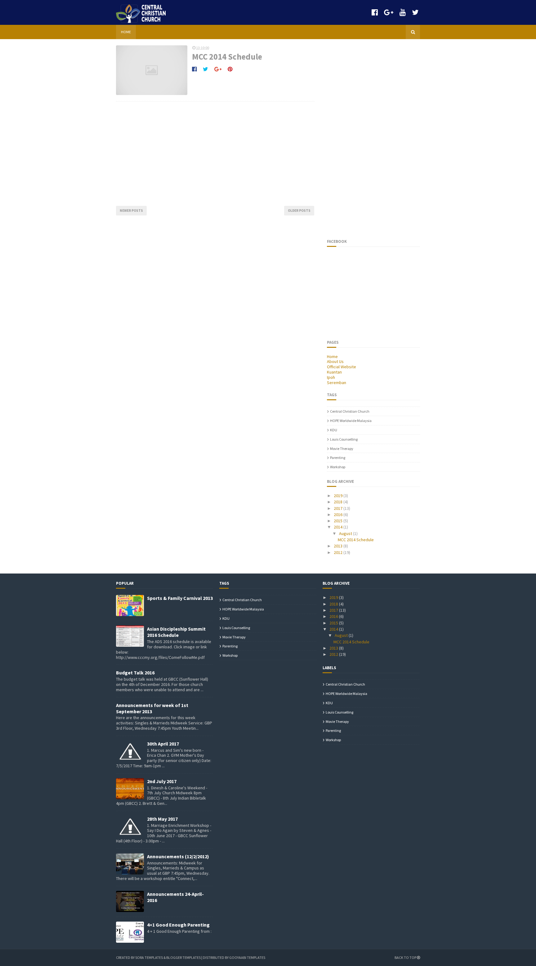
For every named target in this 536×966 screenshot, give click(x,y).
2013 (338, 546)
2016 (338, 514)
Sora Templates (149, 957)
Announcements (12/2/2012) (178, 856)
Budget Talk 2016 (135, 672)
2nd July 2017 (161, 781)
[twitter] (415, 12)
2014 (338, 527)
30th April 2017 (163, 744)
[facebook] (374, 12)
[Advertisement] (215, 153)
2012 (338, 552)
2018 (338, 502)
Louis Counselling (344, 439)
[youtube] (402, 12)
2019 (338, 495)
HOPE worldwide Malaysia (351, 420)
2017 (338, 508)
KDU (333, 430)
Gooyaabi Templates (247, 957)
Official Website (341, 367)
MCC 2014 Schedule (227, 56)
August (346, 533)
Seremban (336, 382)
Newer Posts (131, 210)
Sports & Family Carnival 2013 (180, 598)
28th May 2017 (162, 819)
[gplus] (388, 12)
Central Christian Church (349, 411)
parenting (337, 457)
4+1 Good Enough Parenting (178, 925)
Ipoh (331, 377)
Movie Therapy (341, 448)
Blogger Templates (183, 957)
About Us (335, 361)
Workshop (337, 467)
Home (126, 31)
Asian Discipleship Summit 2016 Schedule (176, 632)
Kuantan (334, 372)
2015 (338, 521)
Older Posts (299, 210)
